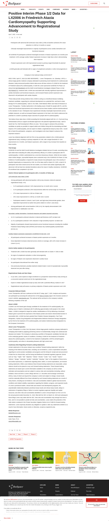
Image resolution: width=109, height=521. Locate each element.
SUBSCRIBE (94, 3)
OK (97, 500)
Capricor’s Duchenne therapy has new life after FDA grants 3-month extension (79, 69)
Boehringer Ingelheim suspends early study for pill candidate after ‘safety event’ (18, 469)
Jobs (48, 9)
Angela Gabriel (48, 470)
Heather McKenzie (74, 72)
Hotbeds (66, 9)
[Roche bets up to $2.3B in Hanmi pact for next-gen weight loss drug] (91, 92)
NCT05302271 (13, 90)
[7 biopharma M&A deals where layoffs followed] (43, 458)
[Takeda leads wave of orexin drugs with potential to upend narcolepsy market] (91, 161)
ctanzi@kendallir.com (15, 421)
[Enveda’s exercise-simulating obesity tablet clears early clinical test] (66, 458)
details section (54, 514)
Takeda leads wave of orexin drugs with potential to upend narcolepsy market (78, 161)
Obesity (73, 89)
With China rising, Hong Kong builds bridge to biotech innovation (78, 172)
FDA (72, 66)
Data (19, 434)
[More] (25, 9)
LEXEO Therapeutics (16, 439)
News (22, 9)
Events (41, 9)
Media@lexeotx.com (15, 413)
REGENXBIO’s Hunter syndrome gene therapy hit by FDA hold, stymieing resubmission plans (78, 82)
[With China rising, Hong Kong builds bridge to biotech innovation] (91, 171)
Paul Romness (74, 144)
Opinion (73, 138)
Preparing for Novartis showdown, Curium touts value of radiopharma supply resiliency (78, 59)
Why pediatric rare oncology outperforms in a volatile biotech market (78, 141)
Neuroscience (75, 158)
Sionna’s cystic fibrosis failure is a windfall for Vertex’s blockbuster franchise (88, 469)
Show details (7, 518)
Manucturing (74, 56)
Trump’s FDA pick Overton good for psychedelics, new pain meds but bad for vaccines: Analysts (78, 151)
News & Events (44, 296)
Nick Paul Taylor (74, 62)
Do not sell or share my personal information (96, 505)
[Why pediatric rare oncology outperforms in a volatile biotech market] (91, 141)
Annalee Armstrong (75, 174)
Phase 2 (33, 434)
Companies (56, 9)
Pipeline (11, 465)
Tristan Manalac (74, 95)
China (72, 168)
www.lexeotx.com (24, 298)
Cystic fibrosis (83, 465)
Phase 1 (26, 434)
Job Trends (35, 465)
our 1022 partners (13, 499)
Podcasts (32, 9)
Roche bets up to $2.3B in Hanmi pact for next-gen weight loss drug (78, 92)
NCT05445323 (20, 88)
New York (12, 434)
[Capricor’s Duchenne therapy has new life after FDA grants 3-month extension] (91, 69)
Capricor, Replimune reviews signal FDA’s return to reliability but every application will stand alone (78, 130)
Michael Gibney (95, 471)
